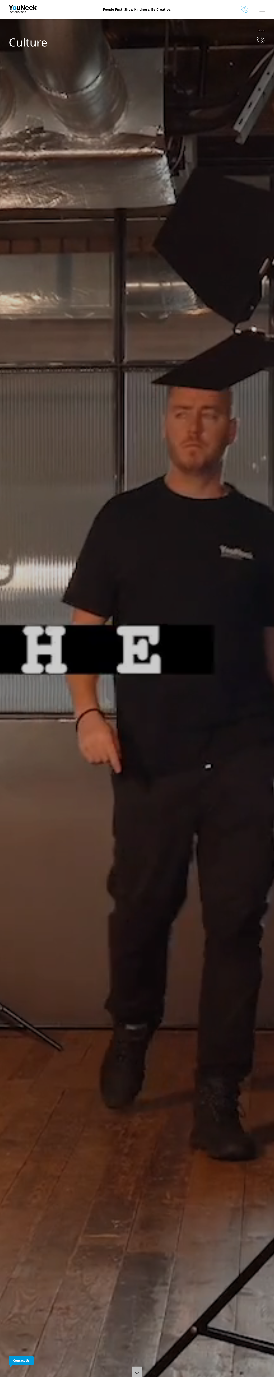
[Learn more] (137, 1370)
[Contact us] (246, 9)
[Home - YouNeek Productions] (41, 9)
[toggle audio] (261, 40)
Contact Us (21, 1361)
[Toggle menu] (262, 9)
